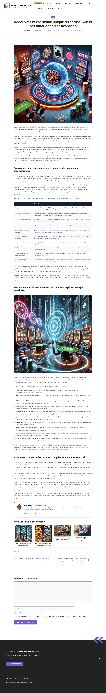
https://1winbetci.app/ (23, 147)
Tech (88, 3)
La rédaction (49, 8)
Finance (67, 3)
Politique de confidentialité (21, 682)
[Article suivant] (89, 560)
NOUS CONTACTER (14, 664)
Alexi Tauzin (27, 30)
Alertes (37, 3)
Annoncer (38, 8)
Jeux (53, 17)
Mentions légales (10, 682)
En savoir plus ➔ (28, 513)
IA (43, 3)
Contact (60, 8)
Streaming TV (79, 3)
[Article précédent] (15, 560)
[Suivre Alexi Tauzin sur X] (101, 3)
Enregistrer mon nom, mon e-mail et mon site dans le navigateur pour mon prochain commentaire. (52, 616)
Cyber (49, 3)
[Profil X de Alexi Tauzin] (35, 513)
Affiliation (30, 682)
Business (57, 3)
